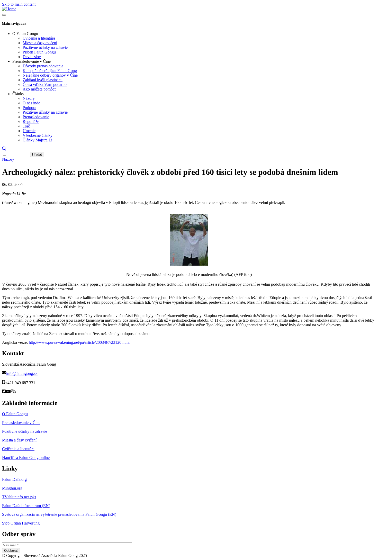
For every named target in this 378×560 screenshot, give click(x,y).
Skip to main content (18, 4)
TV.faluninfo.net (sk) (19, 497)
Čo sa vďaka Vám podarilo (45, 84)
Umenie (29, 131)
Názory (29, 98)
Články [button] (18, 94)
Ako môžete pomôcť (39, 89)
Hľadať (37, 154)
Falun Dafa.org (14, 479)
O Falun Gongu (15, 414)
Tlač (26, 126)
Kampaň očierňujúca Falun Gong (50, 70)
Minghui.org (12, 488)
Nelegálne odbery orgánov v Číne (50, 75)
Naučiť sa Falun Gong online (26, 457)
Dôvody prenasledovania (43, 66)
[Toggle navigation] (4, 15)
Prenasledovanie (36, 117)
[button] (4, 149)
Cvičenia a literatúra (39, 38)
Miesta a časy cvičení (40, 43)
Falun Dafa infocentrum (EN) (26, 505)
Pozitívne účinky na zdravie (45, 47)
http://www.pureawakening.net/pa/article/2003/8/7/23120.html (79, 342)
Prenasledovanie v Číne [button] (31, 61)
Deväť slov (32, 57)
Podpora (29, 107)
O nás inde (31, 103)
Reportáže (31, 121)
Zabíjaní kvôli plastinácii (42, 80)
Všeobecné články (37, 135)
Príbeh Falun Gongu (39, 52)
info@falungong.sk (22, 373)
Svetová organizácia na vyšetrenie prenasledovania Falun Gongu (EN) (59, 514)
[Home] (9, 9)
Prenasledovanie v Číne (21, 422)
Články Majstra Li (37, 140)
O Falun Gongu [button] (25, 33)
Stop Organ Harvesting (21, 523)
